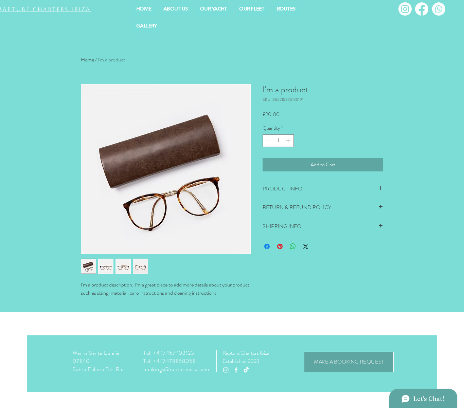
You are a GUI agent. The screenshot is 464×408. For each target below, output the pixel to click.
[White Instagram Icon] (225, 370)
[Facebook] (421, 9)
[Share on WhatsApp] (293, 246)
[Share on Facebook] (267, 246)
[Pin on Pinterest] (280, 246)
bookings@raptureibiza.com (176, 369)
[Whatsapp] (438, 9)
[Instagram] (405, 9)
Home (87, 59)
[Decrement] (268, 141)
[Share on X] (306, 246)
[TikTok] (246, 370)
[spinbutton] (278, 141)
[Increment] (288, 141)
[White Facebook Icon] (236, 370)
